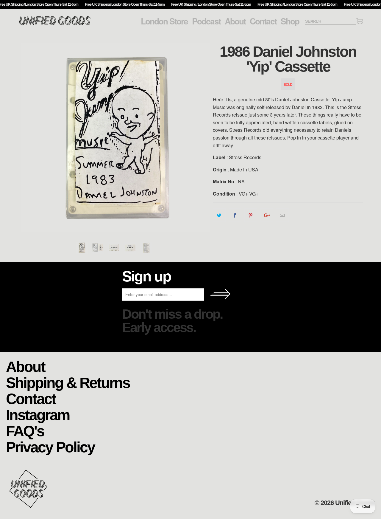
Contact (263, 21)
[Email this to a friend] (282, 215)
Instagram (37, 414)
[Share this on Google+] (266, 215)
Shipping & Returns (68, 382)
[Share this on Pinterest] (250, 215)
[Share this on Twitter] (219, 215)
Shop (290, 21)
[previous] (28, 137)
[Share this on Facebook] (235, 215)
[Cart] (359, 22)
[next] (202, 137)
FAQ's (25, 431)
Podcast (206, 21)
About (235, 21)
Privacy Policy (50, 447)
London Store (164, 21)
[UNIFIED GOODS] (55, 24)
